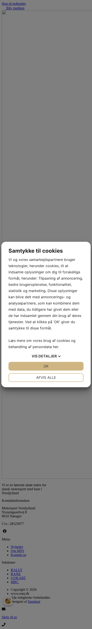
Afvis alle (46, 377)
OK (46, 366)
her (55, 347)
